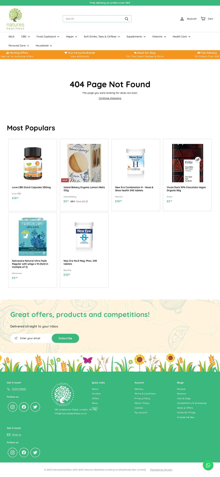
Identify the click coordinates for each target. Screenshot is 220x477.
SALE (11, 36)
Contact (96, 393)
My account (141, 412)
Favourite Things (186, 412)
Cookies (139, 407)
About (95, 389)
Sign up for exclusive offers (17, 56)
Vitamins (157, 36)
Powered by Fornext (161, 469)
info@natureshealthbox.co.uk (71, 413)
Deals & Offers (185, 407)
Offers (95, 398)
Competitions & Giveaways (191, 403)
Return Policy (142, 403)
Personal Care (17, 45)
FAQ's (95, 407)
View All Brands (80, 56)
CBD (24, 36)
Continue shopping (110, 98)
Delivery (139, 389)
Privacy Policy (142, 398)
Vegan (70, 36)
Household (42, 45)
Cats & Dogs (184, 398)
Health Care (180, 36)
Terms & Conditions (145, 393)
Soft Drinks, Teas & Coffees (100, 36)
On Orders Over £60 (207, 56)
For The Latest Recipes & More (144, 56)
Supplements (135, 36)
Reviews (181, 393)
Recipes (181, 389)
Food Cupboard (47, 36)
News (95, 403)
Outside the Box (185, 417)
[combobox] (97, 18)
